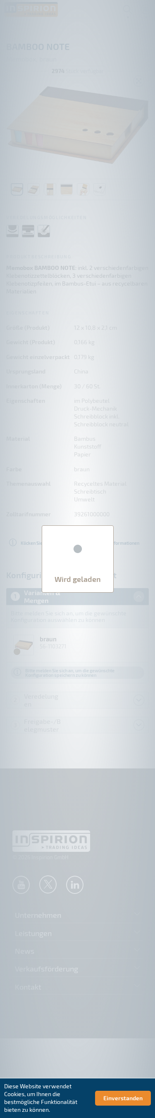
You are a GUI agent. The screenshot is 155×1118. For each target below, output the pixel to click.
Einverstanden (123, 1097)
